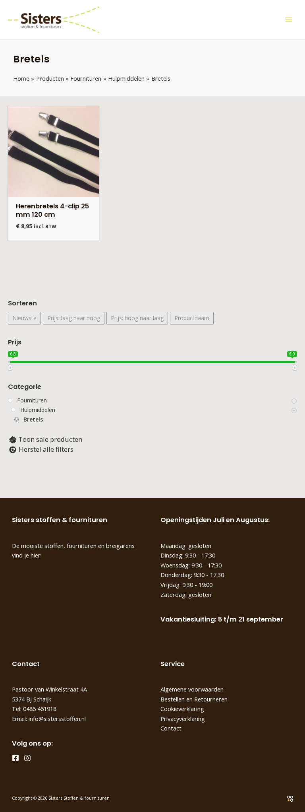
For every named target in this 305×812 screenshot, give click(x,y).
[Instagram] (27, 757)
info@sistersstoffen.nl (57, 719)
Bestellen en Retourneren (194, 699)
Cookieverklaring (182, 709)
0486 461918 (39, 709)
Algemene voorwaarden (192, 689)
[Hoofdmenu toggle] (288, 19)
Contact (170, 728)
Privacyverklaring (182, 719)
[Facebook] (15, 757)
